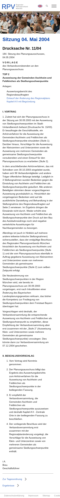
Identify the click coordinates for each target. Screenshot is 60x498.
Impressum (33, 496)
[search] (47, 6)
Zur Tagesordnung (12, 479)
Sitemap (46, 496)
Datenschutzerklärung (14, 496)
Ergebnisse (8, 485)
